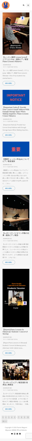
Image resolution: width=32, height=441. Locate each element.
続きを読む (8, 83)
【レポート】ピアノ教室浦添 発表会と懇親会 (15, 383)
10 (28, 417)
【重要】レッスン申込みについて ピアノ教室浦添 (16, 160)
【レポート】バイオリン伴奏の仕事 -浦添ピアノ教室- (16, 234)
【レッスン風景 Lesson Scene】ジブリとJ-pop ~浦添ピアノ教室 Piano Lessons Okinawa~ (15, 59)
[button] (23, 5)
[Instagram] (17, 434)
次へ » (4, 421)
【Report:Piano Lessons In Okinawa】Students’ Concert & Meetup (15, 331)
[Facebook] (20, 434)
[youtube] (14, 434)
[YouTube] (12, 434)
